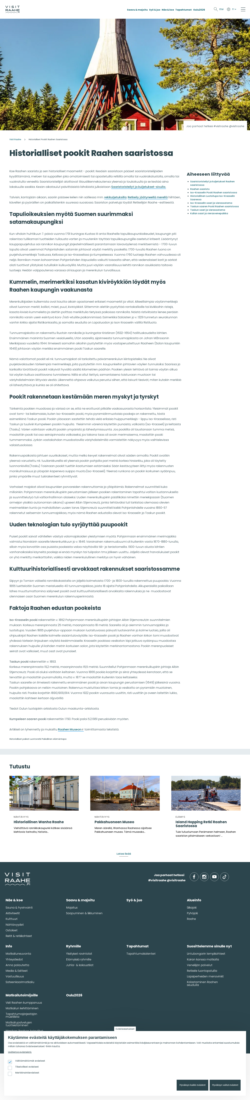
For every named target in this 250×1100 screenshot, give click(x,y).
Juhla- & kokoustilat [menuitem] (79, 965)
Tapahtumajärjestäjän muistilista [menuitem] (21, 1015)
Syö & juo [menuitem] (134, 900)
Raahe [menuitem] (191, 919)
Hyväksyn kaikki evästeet (192, 1085)
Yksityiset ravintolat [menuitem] (79, 954)
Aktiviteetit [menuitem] (13, 913)
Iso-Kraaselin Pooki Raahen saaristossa (213, 192)
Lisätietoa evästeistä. (20, 1052)
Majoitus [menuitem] (72, 908)
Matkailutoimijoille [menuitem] (22, 995)
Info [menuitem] (9, 946)
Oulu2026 (199, 9)
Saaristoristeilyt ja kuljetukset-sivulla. (138, 187)
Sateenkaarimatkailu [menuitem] (20, 982)
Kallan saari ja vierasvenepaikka (209, 213)
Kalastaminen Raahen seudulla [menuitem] (202, 983)
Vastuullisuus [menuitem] (15, 976)
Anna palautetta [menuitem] (17, 965)
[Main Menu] (243, 9)
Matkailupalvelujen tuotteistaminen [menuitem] (19, 1024)
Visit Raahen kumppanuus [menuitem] (24, 1003)
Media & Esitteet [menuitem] (17, 971)
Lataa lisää (124, 853)
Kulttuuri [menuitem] (11, 919)
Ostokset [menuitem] (12, 930)
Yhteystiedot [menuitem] (14, 959)
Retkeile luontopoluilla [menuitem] (202, 971)
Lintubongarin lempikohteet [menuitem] (206, 954)
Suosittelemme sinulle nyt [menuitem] (209, 946)
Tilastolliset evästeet (27, 1067)
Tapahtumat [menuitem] (137, 946)
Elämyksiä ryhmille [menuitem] (78, 959)
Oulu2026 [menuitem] (74, 995)
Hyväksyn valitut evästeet (225, 1085)
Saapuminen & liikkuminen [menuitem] (84, 913)
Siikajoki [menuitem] (191, 908)
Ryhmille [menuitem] (73, 946)
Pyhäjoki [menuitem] (192, 913)
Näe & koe (168, 9)
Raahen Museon (69, 729)
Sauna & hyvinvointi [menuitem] (19, 908)
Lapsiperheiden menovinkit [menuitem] (205, 976)
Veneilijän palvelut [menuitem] (199, 965)
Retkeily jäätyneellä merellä (148, 197)
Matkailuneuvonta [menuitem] (18, 954)
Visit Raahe (15, 139)
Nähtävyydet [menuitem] (15, 925)
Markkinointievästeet (27, 1072)
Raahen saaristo (200, 189)
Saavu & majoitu (137, 9)
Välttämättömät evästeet (30, 1061)
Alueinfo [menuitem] (194, 900)
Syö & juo (154, 9)
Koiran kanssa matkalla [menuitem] (203, 959)
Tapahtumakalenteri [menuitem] (140, 954)
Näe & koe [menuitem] (14, 900)
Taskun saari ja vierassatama (207, 210)
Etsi (221, 9)
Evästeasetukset (125, 1029)
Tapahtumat (183, 9)
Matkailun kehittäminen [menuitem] (22, 1008)
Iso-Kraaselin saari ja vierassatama (211, 203)
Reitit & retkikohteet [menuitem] (19, 936)
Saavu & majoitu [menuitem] (80, 900)
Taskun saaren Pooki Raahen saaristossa (214, 206)
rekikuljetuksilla (115, 197)
